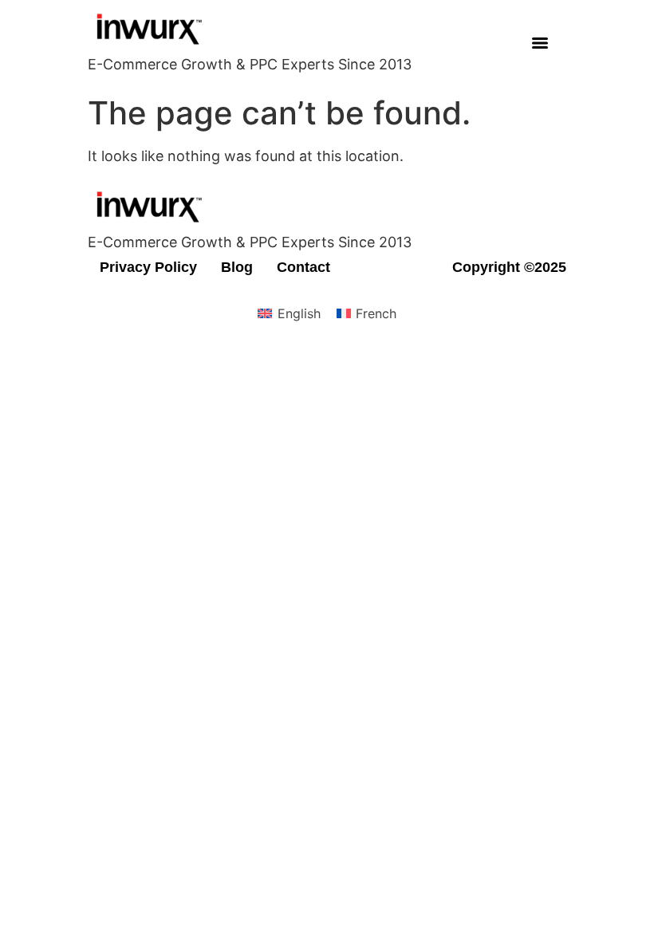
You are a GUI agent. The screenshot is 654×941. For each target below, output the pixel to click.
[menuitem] (289, 313)
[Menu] (540, 43)
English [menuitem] (299, 313)
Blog (237, 267)
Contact (303, 267)
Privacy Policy (148, 267)
